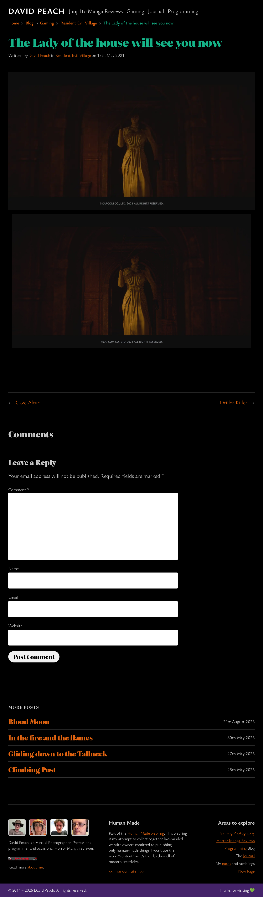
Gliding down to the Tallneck (57, 753)
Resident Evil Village (78, 23)
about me (35, 867)
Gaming (47, 23)
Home (13, 23)
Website (15, 625)
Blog (30, 23)
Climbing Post (32, 769)
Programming (235, 848)
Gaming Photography (237, 833)
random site (126, 871)
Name (13, 568)
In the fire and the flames (50, 738)
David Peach (36, 10)
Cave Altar (28, 402)
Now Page (246, 871)
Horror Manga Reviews (235, 840)
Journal (249, 855)
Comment (18, 489)
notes (226, 863)
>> (142, 871)
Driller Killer (234, 402)
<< (111, 871)
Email (13, 597)
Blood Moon (28, 721)
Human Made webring (145, 833)
